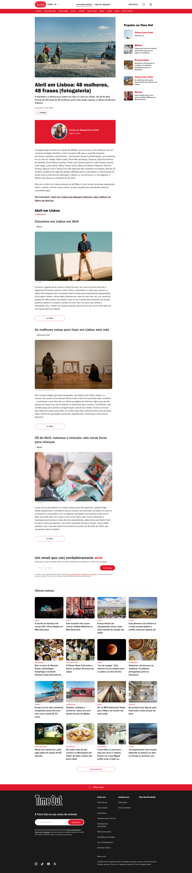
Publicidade (122, 803)
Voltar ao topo (98, 787)
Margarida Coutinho (89, 130)
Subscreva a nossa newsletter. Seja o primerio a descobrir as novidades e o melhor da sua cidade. (71, 562)
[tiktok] (42, 864)
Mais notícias (96, 770)
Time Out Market (127, 11)
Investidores (101, 813)
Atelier (117, 11)
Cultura (73, 11)
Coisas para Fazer (50, 11)
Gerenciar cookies (103, 848)
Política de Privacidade (89, 574)
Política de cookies (104, 832)
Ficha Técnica (102, 803)
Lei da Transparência (105, 843)
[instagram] (36, 864)
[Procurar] (143, 4)
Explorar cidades (84, 5)
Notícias (38, 11)
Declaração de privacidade (102, 825)
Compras (82, 11)
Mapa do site (101, 856)
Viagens (109, 11)
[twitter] (54, 864)
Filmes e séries (92, 11)
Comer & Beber (63, 11)
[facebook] (48, 864)
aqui (48, 191)
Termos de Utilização (73, 574)
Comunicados (102, 808)
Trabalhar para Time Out (106, 819)
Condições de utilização (106, 837)
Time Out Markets (102, 5)
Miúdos (102, 11)
